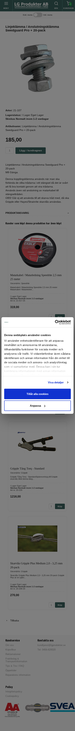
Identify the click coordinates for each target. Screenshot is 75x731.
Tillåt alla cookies (37, 393)
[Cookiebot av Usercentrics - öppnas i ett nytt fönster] (55, 322)
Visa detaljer (56, 382)
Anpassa (35, 405)
